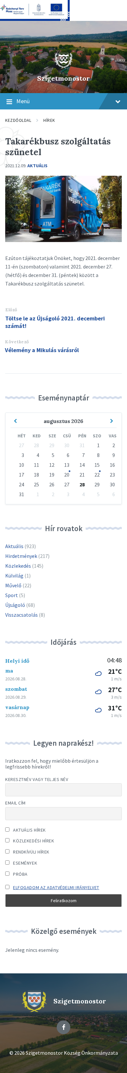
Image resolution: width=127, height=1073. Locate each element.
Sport (11, 595)
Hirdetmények (21, 556)
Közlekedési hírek (33, 841)
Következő (17, 342)
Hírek (49, 120)
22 (97, 474)
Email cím (15, 803)
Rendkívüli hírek (30, 852)
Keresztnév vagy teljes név (36, 779)
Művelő (13, 585)
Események (24, 863)
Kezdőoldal (18, 120)
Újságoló (15, 605)
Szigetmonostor (63, 78)
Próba (20, 874)
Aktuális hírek (29, 830)
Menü (23, 101)
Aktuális (37, 166)
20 (66, 474)
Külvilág (14, 575)
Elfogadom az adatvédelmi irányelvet (56, 887)
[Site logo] (63, 67)
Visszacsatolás (21, 614)
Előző (11, 310)
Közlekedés (18, 565)
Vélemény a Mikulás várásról (42, 350)
